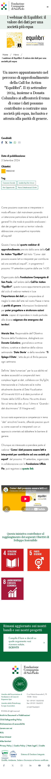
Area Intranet (5, 737)
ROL (2, 732)
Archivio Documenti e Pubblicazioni (15, 715)
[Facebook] (4, 765)
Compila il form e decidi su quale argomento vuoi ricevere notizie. (22, 642)
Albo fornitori (5, 741)
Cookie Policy (19, 745)
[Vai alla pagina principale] (12, 6)
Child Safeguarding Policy (11, 719)
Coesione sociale (9, 183)
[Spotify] (49, 765)
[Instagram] (21, 765)
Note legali (32, 745)
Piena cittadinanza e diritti (27, 187)
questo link (27, 468)
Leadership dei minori (26, 183)
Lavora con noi (6, 728)
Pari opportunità (8, 187)
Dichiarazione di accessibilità (12, 724)
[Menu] (47, 6)
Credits (42, 745)
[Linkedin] (30, 765)
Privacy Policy (6, 745)
